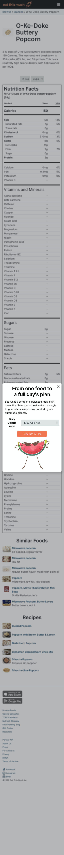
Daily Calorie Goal (12, 422)
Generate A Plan (32, 433)
